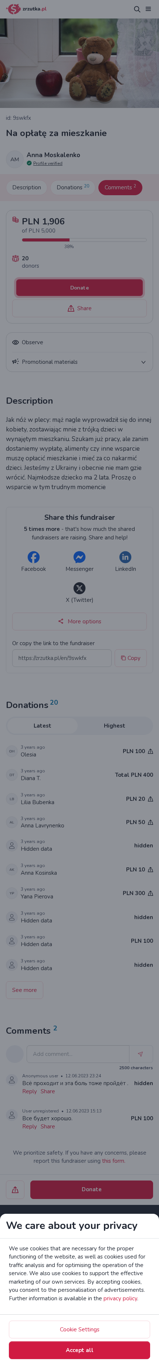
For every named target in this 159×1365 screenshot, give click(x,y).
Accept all (80, 1350)
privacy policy (120, 1298)
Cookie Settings (79, 1329)
